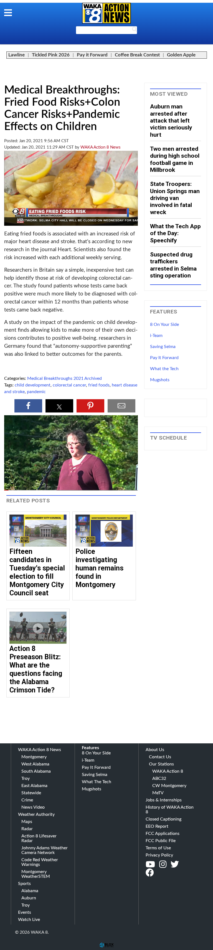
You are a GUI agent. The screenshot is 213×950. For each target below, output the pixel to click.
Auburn (28, 898)
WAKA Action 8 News (100, 147)
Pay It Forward (164, 357)
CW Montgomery (169, 785)
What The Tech (96, 782)
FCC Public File (161, 841)
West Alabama (35, 764)
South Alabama (36, 771)
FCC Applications (162, 833)
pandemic (36, 392)
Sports (24, 883)
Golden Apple (181, 55)
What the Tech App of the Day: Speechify (175, 233)
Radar (27, 829)
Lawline (16, 55)
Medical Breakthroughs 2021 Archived (64, 378)
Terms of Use (158, 848)
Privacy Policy (159, 855)
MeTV (158, 793)
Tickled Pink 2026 (51, 55)
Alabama (29, 891)
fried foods (99, 385)
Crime (27, 800)
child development (32, 385)
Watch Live (29, 919)
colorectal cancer (69, 385)
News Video (33, 807)
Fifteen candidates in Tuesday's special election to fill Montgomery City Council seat (37, 572)
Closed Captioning (163, 819)
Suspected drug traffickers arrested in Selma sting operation (173, 265)
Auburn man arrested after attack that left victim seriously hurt (171, 120)
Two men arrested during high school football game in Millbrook (174, 159)
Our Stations (161, 764)
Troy (25, 778)
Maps (26, 821)
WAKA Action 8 (167, 771)
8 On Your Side (164, 324)
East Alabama (34, 785)
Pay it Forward (92, 55)
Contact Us (160, 757)
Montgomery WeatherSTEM (35, 874)
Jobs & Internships (164, 800)
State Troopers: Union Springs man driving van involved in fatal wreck (175, 197)
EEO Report (157, 826)
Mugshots (159, 380)
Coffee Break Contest (137, 55)
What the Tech (164, 369)
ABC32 (159, 778)
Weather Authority (36, 814)
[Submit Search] (134, 30)
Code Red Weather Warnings (39, 862)
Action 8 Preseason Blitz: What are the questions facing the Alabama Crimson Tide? (35, 669)
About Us (155, 749)
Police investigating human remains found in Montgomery (99, 568)
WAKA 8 (106, 13)
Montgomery (34, 757)
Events (24, 912)
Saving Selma (163, 346)
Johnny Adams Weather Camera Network (44, 850)
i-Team (156, 335)
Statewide (31, 793)
